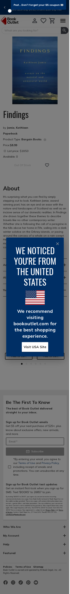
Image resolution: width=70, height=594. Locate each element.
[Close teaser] (10, 11)
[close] (57, 243)
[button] (38, 5)
